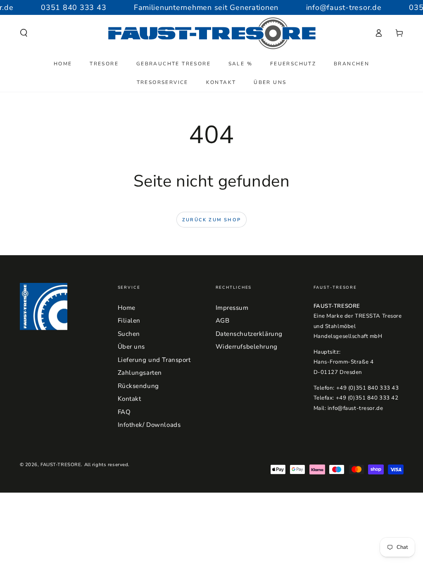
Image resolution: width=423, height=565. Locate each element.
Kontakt (129, 399)
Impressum (232, 308)
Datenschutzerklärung (249, 334)
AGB (223, 320)
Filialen (129, 320)
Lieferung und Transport (154, 360)
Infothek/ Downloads (149, 425)
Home (126, 308)
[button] (24, 33)
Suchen (129, 334)
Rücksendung (138, 386)
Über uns (131, 346)
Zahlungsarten (140, 373)
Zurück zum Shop (211, 220)
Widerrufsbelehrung (247, 346)
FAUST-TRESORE (60, 464)
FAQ (124, 412)
